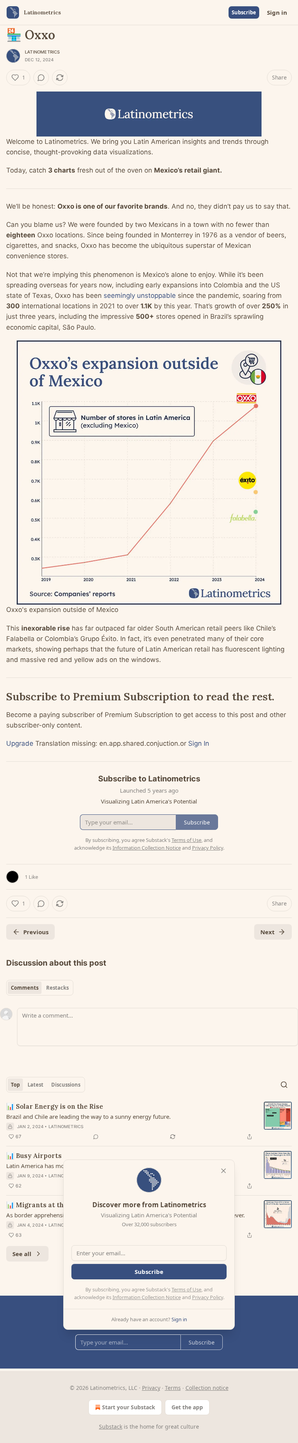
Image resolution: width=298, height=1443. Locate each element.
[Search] (284, 1084)
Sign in (277, 12)
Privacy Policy (207, 1297)
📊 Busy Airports (34, 1155)
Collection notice (207, 1387)
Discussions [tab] (65, 1084)
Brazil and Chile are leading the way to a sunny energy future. (88, 1116)
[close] (223, 1171)
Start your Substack (128, 1407)
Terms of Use (186, 1289)
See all (21, 1254)
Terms (173, 1387)
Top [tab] (15, 1084)
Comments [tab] (24, 987)
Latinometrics (42, 52)
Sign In (198, 743)
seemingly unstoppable (140, 295)
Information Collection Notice (147, 1297)
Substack (110, 1426)
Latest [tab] (35, 1084)
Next (267, 932)
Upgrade (19, 743)
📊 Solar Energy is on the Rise (54, 1106)
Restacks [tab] (57, 987)
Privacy (151, 1387)
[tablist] (39, 987)
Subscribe (244, 12)
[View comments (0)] (41, 77)
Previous (36, 932)
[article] (149, 1121)
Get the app (187, 1407)
